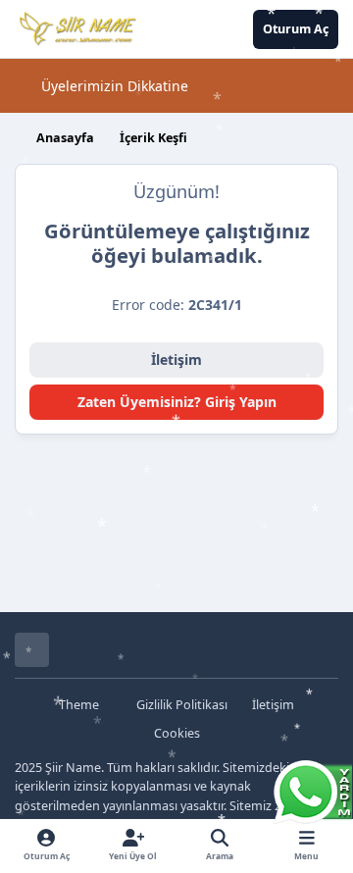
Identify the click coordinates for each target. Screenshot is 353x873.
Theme (80, 704)
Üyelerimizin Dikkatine (114, 86)
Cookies (177, 733)
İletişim (176, 359)
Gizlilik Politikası (181, 704)
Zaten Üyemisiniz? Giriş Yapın (177, 401)
